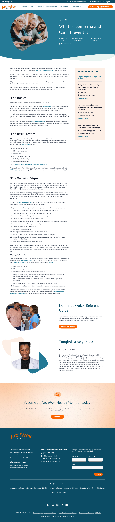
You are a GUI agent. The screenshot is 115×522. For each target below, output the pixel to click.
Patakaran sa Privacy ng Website (90, 513)
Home (61, 20)
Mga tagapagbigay (51, 6)
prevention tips (26, 261)
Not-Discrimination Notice (67, 513)
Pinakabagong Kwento (18, 462)
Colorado (37, 488)
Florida (44, 488)
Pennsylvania (53, 492)
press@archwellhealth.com (19, 467)
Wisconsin (63, 492)
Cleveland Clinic (19, 262)
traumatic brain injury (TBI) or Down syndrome (30, 164)
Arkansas (29, 488)
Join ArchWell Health (27, 6)
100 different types (38, 122)
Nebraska (67, 488)
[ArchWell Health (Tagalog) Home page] (9, 7)
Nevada (75, 488)
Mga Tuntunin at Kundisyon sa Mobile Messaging (57, 516)
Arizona (21, 488)
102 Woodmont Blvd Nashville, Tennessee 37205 (52, 457)
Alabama (13, 488)
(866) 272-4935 (48, 453)
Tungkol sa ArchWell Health (20, 450)
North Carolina (84, 488)
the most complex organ (44, 70)
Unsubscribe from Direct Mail (20, 458)
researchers (47, 107)
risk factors (26, 145)
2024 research (15, 170)
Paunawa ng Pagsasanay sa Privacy (44, 513)
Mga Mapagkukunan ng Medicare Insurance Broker (21, 454)
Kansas (51, 488)
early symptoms (25, 202)
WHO (51, 262)
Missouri (59, 488)
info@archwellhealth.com (51, 461)
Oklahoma (101, 488)
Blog (66, 20)
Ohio (93, 488)
